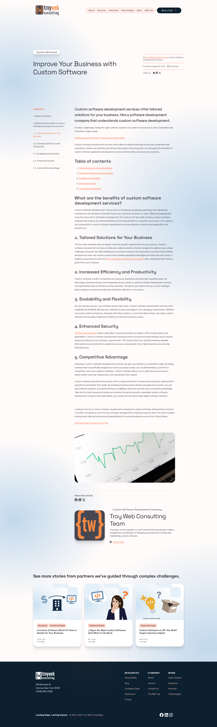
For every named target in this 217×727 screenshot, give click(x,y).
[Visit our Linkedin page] (111, 542)
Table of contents (42, 116)
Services (101, 10)
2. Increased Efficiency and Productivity (46, 145)
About (91, 10)
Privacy (128, 699)
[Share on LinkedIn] (157, 73)
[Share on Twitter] (160, 73)
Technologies (127, 10)
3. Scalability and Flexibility (46, 153)
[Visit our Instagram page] (171, 715)
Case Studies (174, 677)
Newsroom (130, 694)
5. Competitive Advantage (46, 168)
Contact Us (153, 688)
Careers (152, 683)
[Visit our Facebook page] (162, 715)
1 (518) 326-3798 (44, 691)
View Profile (118, 542)
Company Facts (132, 688)
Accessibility (131, 677)
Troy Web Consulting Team (157, 57)
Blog (127, 683)
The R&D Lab (154, 694)
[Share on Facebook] (154, 73)
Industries (113, 10)
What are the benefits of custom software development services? (49, 124)
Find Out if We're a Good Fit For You (91, 423)
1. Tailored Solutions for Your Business (47, 135)
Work (139, 10)
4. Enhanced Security (44, 161)
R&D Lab (149, 10)
